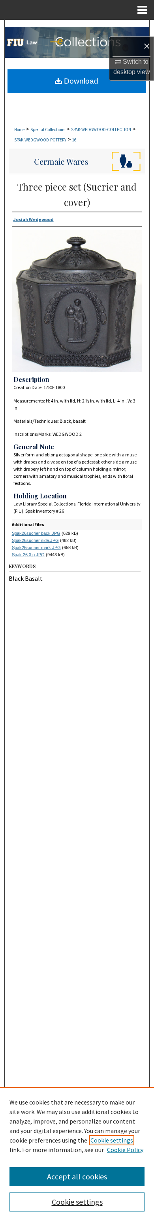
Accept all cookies (77, 1176)
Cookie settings (111, 1140)
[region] (77, 1154)
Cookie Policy (125, 1150)
